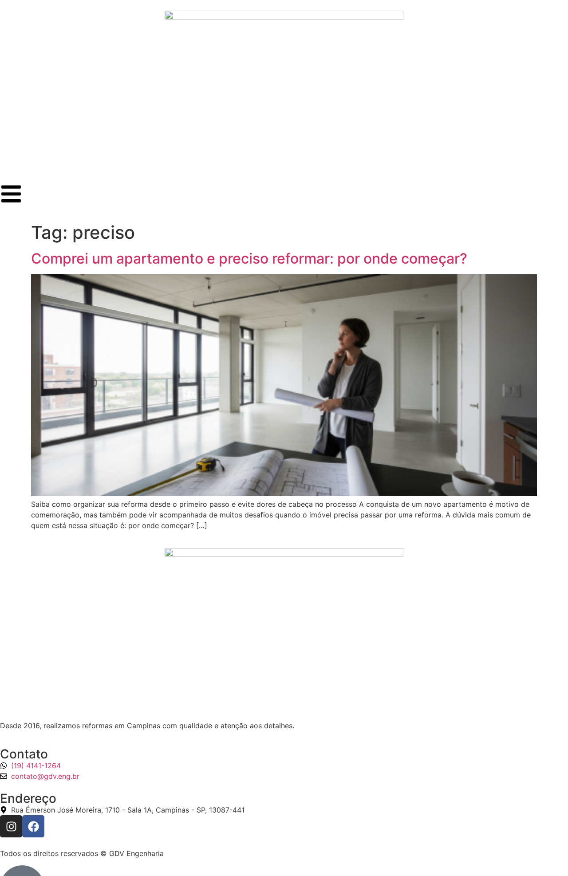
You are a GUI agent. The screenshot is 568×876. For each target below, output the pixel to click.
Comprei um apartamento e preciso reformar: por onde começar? (249, 258)
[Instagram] (11, 826)
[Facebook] (33, 826)
